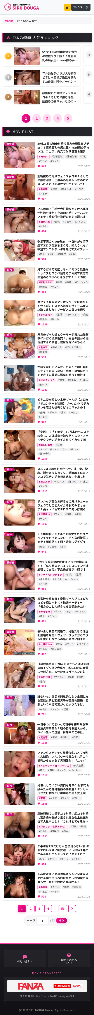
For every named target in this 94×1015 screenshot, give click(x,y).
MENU (9, 20)
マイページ (81, 7)
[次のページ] (72, 908)
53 (63, 908)
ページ (31, 920)
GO (61, 920)
